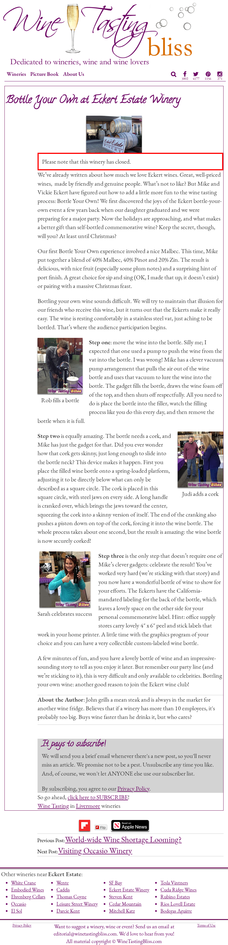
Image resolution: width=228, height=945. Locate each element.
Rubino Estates (175, 896)
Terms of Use (206, 925)
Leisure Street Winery (77, 904)
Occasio (18, 904)
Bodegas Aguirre (176, 911)
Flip (103, 827)
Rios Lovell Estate (177, 904)
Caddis (63, 889)
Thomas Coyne (71, 896)
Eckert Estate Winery (129, 889)
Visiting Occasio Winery (95, 850)
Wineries (16, 74)
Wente (62, 882)
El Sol (16, 911)
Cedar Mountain (125, 904)
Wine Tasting (53, 805)
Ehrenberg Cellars (28, 896)
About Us (73, 74)
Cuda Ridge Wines (178, 889)
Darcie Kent (68, 911)
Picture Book (44, 74)
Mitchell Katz (122, 911)
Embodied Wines (27, 889)
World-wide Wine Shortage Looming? (123, 839)
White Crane (23, 882)
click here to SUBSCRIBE (98, 797)
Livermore (88, 805)
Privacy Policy (133, 788)
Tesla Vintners (174, 882)
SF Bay (115, 882)
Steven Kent (121, 896)
